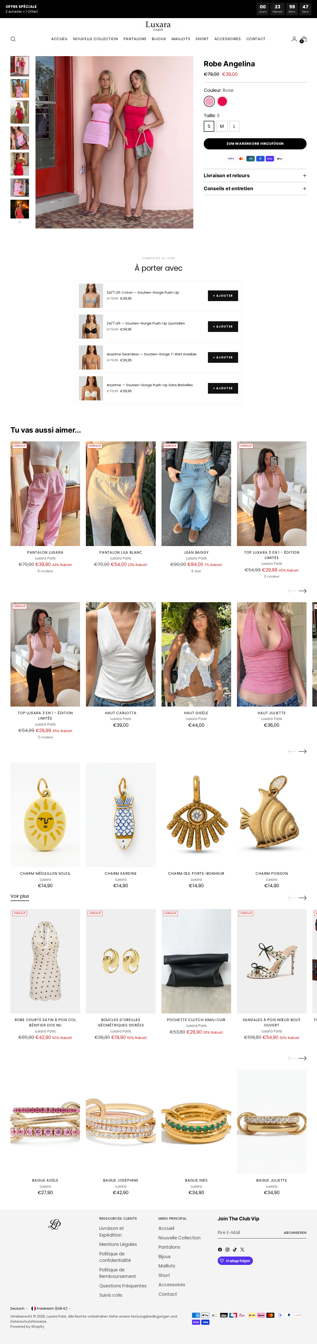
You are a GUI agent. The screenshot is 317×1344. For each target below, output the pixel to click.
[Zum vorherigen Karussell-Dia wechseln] (292, 591)
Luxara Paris (56, 1316)
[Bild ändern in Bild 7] (19, 211)
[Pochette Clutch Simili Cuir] (196, 961)
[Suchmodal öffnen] (13, 39)
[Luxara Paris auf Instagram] (228, 1250)
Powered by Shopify (27, 1326)
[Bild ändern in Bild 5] (19, 164)
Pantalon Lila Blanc (120, 552)
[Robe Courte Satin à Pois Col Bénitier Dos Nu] (45, 961)
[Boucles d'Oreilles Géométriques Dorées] (120, 961)
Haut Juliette (272, 713)
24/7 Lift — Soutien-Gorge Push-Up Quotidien (146, 323)
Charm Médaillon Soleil (45, 873)
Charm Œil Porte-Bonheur (196, 873)
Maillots (166, 1266)
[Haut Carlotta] (120, 654)
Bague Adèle (45, 1180)
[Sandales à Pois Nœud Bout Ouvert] (272, 961)
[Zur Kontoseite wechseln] (294, 39)
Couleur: (218, 90)
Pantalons (169, 1247)
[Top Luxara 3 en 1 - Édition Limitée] (272, 493)
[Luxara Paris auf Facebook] (220, 1250)
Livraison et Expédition (111, 1231)
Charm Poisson (272, 873)
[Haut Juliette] (272, 654)
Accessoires (171, 1285)
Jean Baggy (196, 552)
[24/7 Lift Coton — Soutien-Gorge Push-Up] (91, 296)
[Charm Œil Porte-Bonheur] (196, 815)
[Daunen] (19, 222)
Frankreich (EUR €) (52, 1308)
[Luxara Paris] (158, 26)
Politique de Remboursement (117, 1273)
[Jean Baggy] (196, 493)
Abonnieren (295, 1232)
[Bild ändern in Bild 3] (19, 112)
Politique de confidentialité (115, 1257)
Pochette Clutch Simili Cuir (196, 1019)
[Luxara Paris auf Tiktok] (235, 1250)
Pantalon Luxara (45, 552)
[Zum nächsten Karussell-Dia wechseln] (303, 591)
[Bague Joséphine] (120, 1122)
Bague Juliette (271, 1180)
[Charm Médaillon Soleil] (45, 815)
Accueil (166, 1228)
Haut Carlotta (120, 713)
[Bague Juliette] (272, 1122)
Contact (167, 1294)
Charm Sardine (121, 873)
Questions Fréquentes (123, 1286)
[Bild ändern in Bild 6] (19, 187)
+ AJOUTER (223, 296)
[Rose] (209, 101)
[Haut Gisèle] (196, 654)
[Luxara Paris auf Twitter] (243, 1250)
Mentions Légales (118, 1244)
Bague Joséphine (121, 1180)
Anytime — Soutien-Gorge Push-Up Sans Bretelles (150, 385)
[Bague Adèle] (45, 1122)
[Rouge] (222, 101)
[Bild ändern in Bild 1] (19, 66)
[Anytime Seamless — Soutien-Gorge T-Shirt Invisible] (91, 357)
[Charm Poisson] (272, 815)
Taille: (212, 116)
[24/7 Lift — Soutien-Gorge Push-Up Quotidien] (91, 327)
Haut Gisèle (196, 713)
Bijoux (164, 1257)
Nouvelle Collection (179, 1238)
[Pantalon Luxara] (45, 493)
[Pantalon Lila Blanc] (120, 493)
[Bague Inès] (196, 1122)
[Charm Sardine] (120, 815)
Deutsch (17, 1308)
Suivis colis (110, 1295)
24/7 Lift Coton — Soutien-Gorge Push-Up (143, 292)
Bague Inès (196, 1180)
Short (164, 1275)
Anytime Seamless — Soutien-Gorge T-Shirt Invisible (152, 354)
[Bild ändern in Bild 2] (19, 88)
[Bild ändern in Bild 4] (19, 138)
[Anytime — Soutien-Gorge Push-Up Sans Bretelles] (91, 388)
